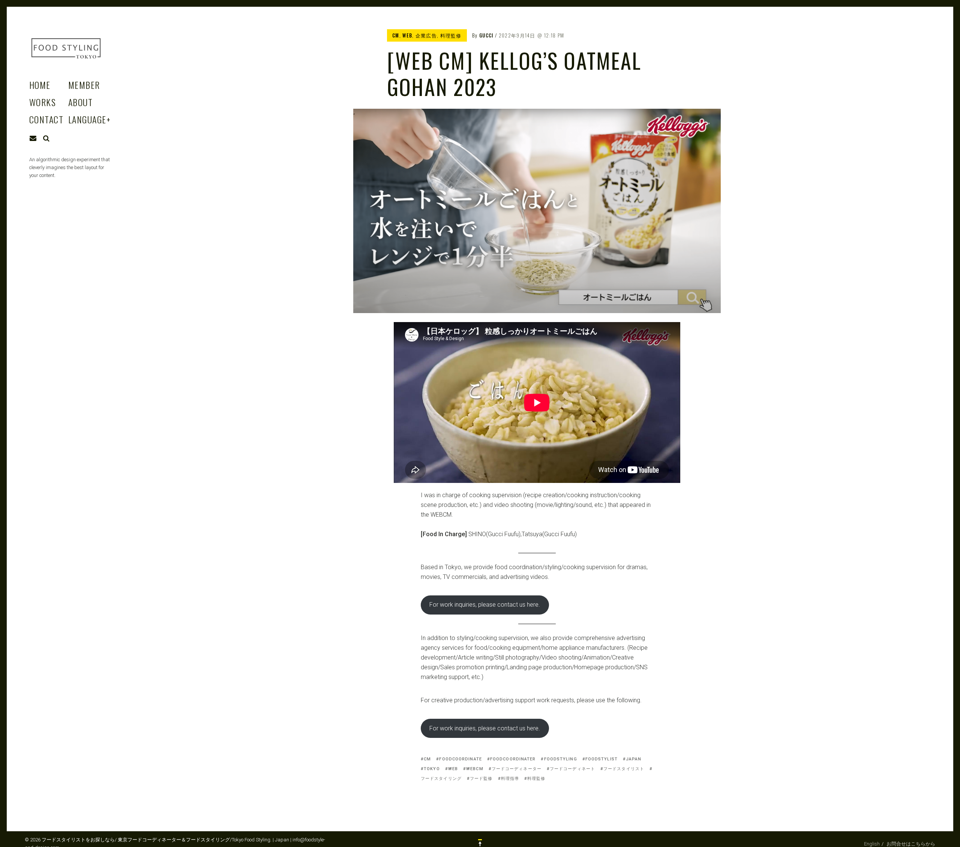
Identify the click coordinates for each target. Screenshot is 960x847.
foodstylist (601, 759)
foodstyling (560, 759)
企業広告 (426, 35)
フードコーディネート (572, 768)
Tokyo (432, 768)
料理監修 (451, 35)
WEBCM (474, 768)
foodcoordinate (460, 759)
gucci (486, 35)
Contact (46, 119)
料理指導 (510, 778)
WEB (407, 35)
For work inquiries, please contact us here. (484, 604)
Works (42, 102)
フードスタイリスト (623, 768)
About (80, 102)
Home (40, 84)
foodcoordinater (513, 759)
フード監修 (481, 778)
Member (84, 84)
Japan (634, 759)
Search (46, 138)
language (89, 119)
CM (395, 35)
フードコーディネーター (517, 768)
